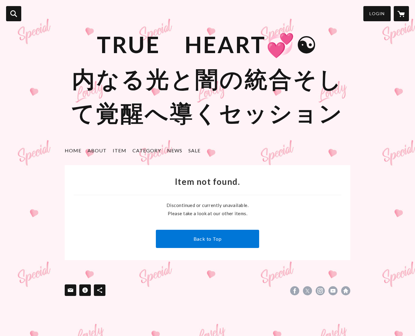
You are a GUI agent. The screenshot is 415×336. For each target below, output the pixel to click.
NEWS (174, 150)
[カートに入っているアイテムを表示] (401, 13)
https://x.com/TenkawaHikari (307, 290)
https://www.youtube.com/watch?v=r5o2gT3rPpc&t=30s (333, 290)
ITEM (119, 150)
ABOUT (97, 150)
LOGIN (377, 13)
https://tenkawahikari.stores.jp (345, 290)
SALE (194, 150)
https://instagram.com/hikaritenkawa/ (320, 290)
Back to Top (208, 239)
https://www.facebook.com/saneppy (294, 290)
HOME (73, 150)
